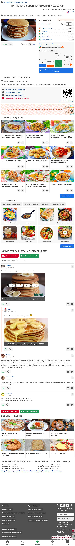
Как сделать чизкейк (58, 453)
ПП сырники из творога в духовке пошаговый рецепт (36, 185)
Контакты (5, 523)
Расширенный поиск (9, 529)
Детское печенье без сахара (36, 161)
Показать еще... (67, 195)
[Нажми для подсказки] (62, 47)
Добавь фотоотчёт (10, 256)
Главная (5, 506)
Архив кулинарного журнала (37, 520)
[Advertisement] (18, 59)
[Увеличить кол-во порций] (73, 23)
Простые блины (58, 204)
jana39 (72, 12)
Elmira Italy (9, 393)
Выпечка (47, 223)
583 (34, 44)
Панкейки (28, 241)
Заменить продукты (45, 24)
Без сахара (10, 241)
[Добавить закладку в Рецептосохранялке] (30, 44)
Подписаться (66, 518)
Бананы (44, 34)
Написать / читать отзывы (13, 92)
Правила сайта (7, 509)
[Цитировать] (68, 304)
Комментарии (29, 15)
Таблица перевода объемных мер (49, 44)
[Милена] (3, 356)
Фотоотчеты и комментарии (11, 532)
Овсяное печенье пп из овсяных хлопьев (35, 136)
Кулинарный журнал (35, 516)
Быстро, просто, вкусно (65, 223)
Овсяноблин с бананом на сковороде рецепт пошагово (12, 136)
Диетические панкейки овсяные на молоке (59, 161)
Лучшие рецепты (34, 506)
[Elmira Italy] (3, 394)
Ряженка (44, 31)
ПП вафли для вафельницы (12, 161)
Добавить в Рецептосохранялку (15, 89)
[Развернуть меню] (73, 537)
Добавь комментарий (30, 256)
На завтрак (65, 241)
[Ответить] (72, 304)
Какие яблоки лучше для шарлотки (11, 434)
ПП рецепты (47, 241)
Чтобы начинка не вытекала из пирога (13, 454)
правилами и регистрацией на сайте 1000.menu (64, 529)
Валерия (8, 265)
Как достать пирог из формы (37, 453)
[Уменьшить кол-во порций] (73, 25)
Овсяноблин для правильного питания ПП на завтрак (61, 137)
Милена (8, 354)
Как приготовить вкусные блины (36, 434)
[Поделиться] (73, 534)
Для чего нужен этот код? (66, 101)
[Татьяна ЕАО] (3, 378)
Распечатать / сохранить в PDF (15, 95)
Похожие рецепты (18, 15)
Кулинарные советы (35, 509)
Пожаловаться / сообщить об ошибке (17, 98)
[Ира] (6, 310)
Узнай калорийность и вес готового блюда (56, 70)
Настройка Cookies (8, 520)
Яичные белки (46, 37)
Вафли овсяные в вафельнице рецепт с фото (12, 185)
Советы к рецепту (41, 15)
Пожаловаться (7, 15)
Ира (9, 309)
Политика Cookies (8, 516)
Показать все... (67, 246)
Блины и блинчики (10, 223)
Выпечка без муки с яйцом (11, 204)
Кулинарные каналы (9, 536)
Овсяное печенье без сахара (61, 184)
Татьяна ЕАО (10, 377)
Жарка (28, 223)
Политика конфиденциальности (13, 513)
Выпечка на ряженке (31, 204)
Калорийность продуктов (55, 15)
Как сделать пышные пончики (59, 434)
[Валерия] (3, 266)
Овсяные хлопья (47, 28)
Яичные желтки (47, 39)
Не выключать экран (67, 20)
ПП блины (45, 204)
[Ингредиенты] (73, 530)
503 (6, 44)
